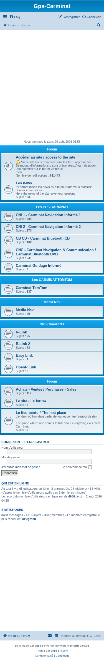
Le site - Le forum (31, 401)
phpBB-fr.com (59, 650)
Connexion (10, 442)
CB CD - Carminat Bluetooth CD (43, 238)
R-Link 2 (23, 344)
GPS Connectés (52, 324)
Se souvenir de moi (75, 467)
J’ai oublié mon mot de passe (20, 467)
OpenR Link (26, 367)
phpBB (39, 645)
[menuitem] (14, 17)
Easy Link (24, 355)
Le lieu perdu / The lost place (41, 413)
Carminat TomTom (31, 288)
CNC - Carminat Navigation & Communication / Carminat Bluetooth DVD (56, 252)
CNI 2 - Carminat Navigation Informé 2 (48, 227)
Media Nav (52, 302)
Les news (24, 183)
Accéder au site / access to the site (45, 157)
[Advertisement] (52, 85)
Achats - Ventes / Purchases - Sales (46, 389)
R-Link (21, 332)
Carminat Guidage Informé (38, 265)
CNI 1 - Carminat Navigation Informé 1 (48, 215)
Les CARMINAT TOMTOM (52, 280)
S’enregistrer (36, 442)
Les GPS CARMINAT (52, 207)
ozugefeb (29, 519)
